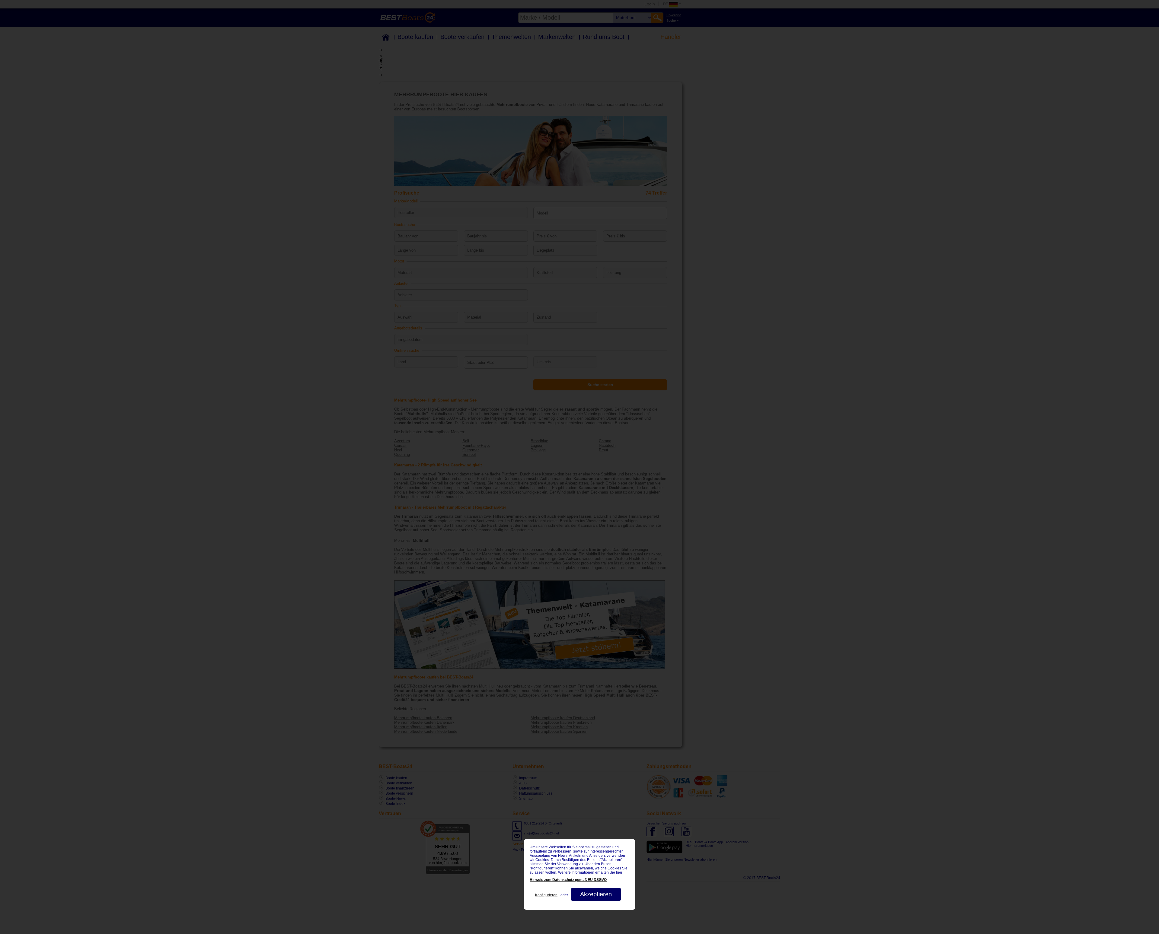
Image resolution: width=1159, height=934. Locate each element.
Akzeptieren (596, 894)
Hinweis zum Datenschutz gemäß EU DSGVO (568, 880)
